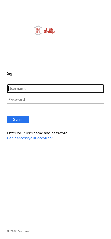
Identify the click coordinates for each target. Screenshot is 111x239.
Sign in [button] (18, 119)
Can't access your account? (30, 137)
